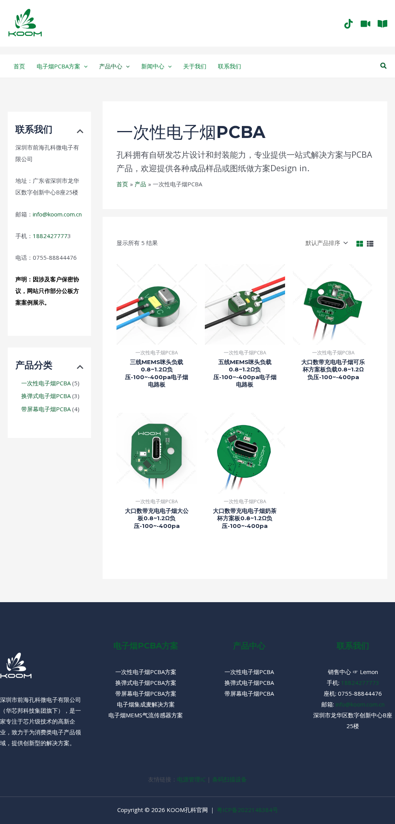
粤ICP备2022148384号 (247, 810)
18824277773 (360, 682)
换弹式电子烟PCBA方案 (145, 682)
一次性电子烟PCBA (249, 672)
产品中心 (249, 645)
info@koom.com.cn (57, 214)
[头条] (382, 24)
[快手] (365, 24)
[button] (383, 66)
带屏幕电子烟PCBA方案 (145, 693)
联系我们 (353, 645)
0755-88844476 (360, 693)
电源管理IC (191, 779)
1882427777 (50, 236)
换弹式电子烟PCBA (249, 682)
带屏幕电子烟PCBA (249, 693)
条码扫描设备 (229, 779)
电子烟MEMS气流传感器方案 (145, 715)
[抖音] (348, 24)
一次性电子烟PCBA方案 (145, 672)
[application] (84, 66)
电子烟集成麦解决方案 (146, 704)
